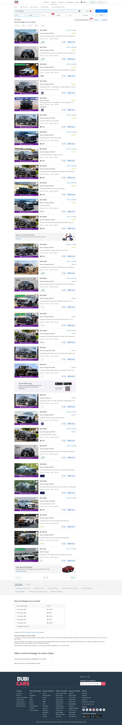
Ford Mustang (59, 706)
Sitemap (84, 691)
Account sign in (21, 702)
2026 (30, 25)
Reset (101, 15)
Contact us (19, 693)
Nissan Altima (59, 702)
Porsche (45, 716)
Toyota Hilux (59, 710)
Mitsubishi (45, 712)
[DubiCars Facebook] (87, 710)
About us (19, 695)
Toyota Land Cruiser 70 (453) (69, 588)
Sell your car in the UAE (88, 702)
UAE (31, 693)
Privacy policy (20, 699)
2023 (36, 25)
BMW (44, 702)
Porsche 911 (72, 697)
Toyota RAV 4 (59, 704)
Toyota (44, 693)
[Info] (75, 20)
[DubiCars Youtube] (93, 710)
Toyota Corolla (60, 708)
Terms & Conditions (22, 697)
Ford (44, 704)
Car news (84, 699)
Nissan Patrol (59, 695)
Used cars (84, 693)
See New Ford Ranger (21, 571)
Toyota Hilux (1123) (39, 588)
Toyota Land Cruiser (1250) (22, 588)
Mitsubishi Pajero (60, 714)
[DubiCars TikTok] (97, 710)
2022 (23, 25)
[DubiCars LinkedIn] (83, 710)
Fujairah (32, 704)
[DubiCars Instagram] (90, 710)
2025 (16, 25)
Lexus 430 (58, 716)
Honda (44, 714)
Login (102, 2)
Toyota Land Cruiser (61, 693)
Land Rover (46, 706)
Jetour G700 (72, 702)
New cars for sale (86, 697)
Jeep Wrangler (59, 712)
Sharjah (32, 708)
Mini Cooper (72, 714)
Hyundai (45, 708)
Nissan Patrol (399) (86, 588)
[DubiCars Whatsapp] (104, 709)
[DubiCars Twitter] (100, 710)
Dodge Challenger (73, 708)
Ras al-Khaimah (34, 706)
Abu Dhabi (32, 695)
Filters (88, 11)
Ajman (31, 699)
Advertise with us (21, 704)
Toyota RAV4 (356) (20, 591)
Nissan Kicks (72, 699)
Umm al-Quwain (34, 710)
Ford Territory (72, 716)
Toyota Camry (59, 699)
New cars (84, 695)
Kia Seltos (71, 706)
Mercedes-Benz (47, 695)
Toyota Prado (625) (53, 588)
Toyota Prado (59, 697)
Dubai (31, 702)
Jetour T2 (71, 693)
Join (103, 683)
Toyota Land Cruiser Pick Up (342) (38, 591)
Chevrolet (45, 710)
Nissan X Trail (72, 710)
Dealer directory (21, 706)
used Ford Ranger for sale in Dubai (30, 632)
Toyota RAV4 (72, 712)
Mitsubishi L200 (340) (56, 591)
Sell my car (93, 2)
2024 (42, 25)
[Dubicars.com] (23, 681)
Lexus (44, 699)
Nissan (44, 697)
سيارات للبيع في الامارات (88, 704)
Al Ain (31, 697)
